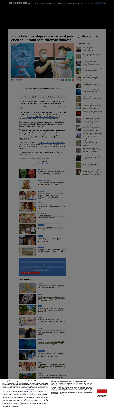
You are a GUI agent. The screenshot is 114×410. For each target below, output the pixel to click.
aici (13, 400)
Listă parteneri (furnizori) (57, 395)
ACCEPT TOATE (102, 391)
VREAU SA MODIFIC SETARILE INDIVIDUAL (101, 396)
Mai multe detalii (30, 389)
